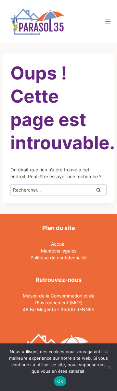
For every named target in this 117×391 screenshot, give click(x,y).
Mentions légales (58, 250)
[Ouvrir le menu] (108, 22)
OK (60, 381)
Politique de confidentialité (59, 257)
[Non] (109, 367)
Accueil (58, 244)
